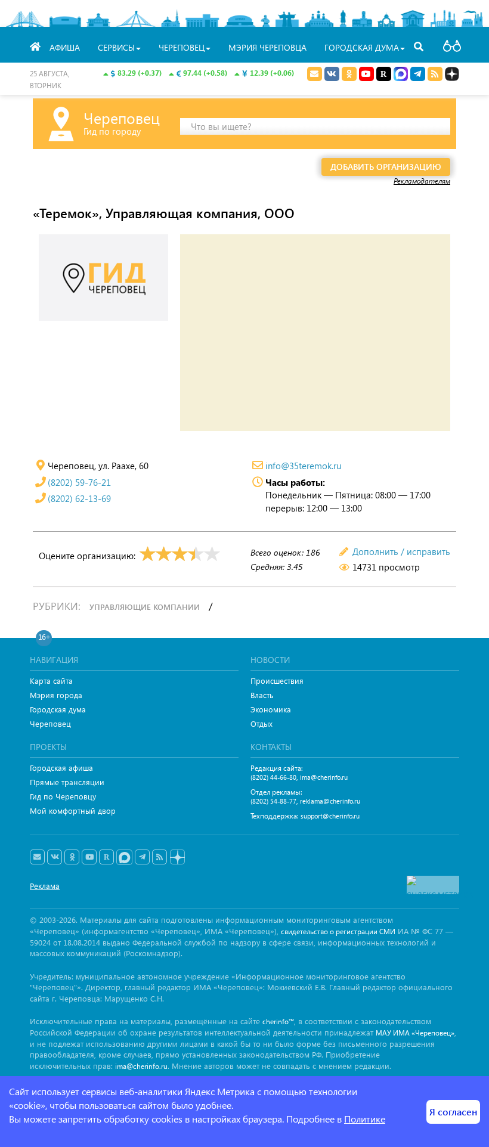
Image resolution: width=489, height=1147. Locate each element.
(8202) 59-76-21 (79, 482)
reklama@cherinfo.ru (330, 801)
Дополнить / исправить (401, 551)
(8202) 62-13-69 (79, 498)
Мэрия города (56, 695)
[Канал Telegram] (142, 857)
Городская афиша (61, 767)
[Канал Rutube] (383, 74)
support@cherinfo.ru (330, 816)
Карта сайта (51, 680)
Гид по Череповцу (63, 796)
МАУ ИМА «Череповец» (415, 1032)
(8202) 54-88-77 (273, 801)
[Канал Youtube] (366, 74)
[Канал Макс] (401, 75)
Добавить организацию (385, 166)
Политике (364, 1118)
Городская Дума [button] (361, 47)
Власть (262, 695)
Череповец (50, 723)
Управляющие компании (144, 607)
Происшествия (277, 680)
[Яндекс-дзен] (176, 857)
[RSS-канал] (159, 857)
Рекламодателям (422, 180)
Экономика (270, 709)
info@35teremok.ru (303, 466)
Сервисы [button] (116, 47)
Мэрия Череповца (267, 47)
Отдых (261, 723)
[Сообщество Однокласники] (349, 74)
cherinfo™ (278, 1021)
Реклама (45, 886)
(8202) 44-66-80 (273, 777)
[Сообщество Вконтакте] (54, 857)
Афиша (64, 47)
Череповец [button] (182, 47)
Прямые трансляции (67, 782)
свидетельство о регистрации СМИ (338, 931)
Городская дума (58, 709)
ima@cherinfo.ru (324, 777)
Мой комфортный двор (73, 810)
